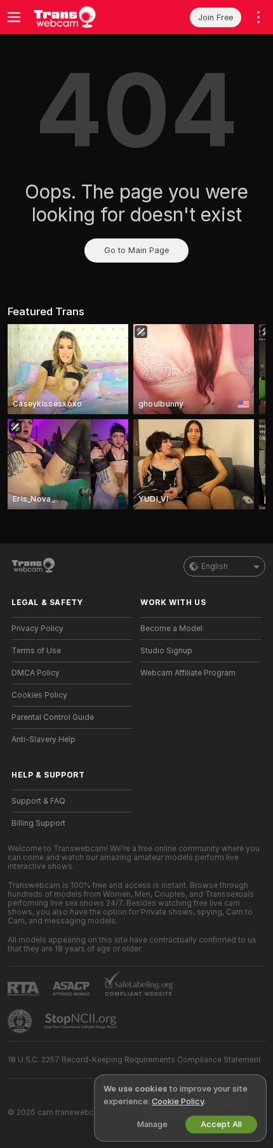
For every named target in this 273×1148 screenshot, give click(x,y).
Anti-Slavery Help (43, 739)
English (214, 566)
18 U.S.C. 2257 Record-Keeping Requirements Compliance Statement (134, 1059)
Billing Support (38, 823)
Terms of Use (36, 650)
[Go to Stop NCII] (81, 1021)
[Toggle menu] (14, 17)
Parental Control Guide (52, 717)
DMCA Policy (35, 673)
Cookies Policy (39, 695)
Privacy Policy (37, 628)
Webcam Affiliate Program (188, 673)
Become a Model (171, 628)
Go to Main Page (136, 250)
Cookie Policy (178, 1101)
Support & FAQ (38, 801)
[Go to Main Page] (82, 17)
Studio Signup (166, 650)
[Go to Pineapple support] (21, 1021)
